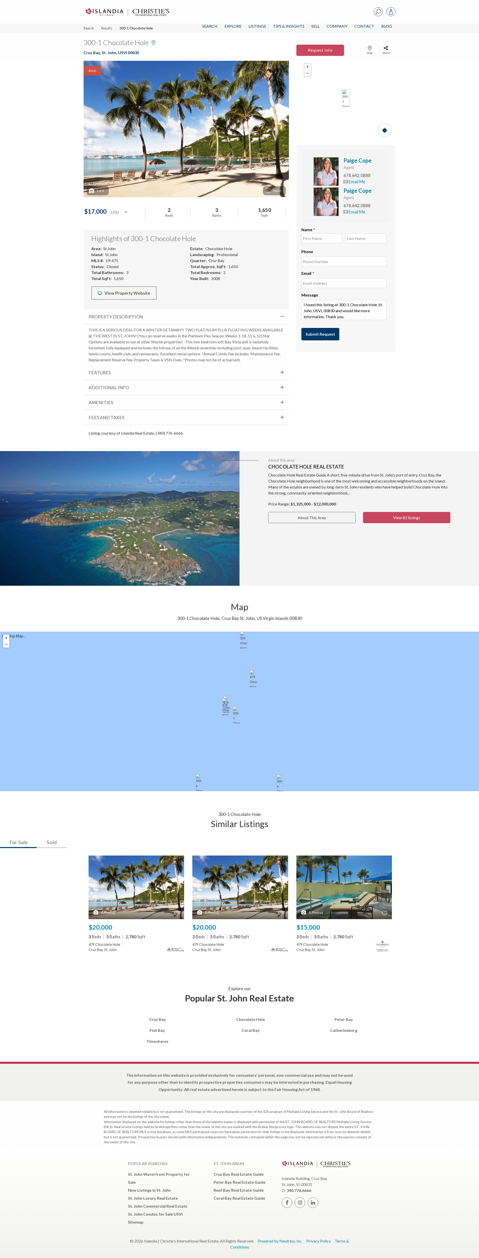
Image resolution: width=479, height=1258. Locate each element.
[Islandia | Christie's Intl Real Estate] (127, 7)
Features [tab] (100, 372)
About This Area (312, 517)
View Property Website (127, 293)
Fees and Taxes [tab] (106, 417)
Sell (315, 26)
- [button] (307, 73)
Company (337, 26)
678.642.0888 (357, 175)
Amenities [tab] (101, 402)
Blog (386, 26)
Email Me (356, 181)
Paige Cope (358, 160)
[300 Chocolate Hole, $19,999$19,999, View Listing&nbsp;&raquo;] (243, 640)
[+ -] (345, 98)
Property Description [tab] (116, 316)
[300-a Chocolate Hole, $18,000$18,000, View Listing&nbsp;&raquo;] (199, 782)
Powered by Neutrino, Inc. (280, 1241)
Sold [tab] (52, 842)
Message (309, 294)
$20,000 (100, 927)
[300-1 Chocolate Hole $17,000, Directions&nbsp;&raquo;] (346, 98)
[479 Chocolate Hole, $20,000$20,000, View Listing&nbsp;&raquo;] (225, 706)
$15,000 (308, 927)
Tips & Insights (288, 26)
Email (307, 273)
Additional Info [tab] (109, 387)
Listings (257, 26)
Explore (233, 26)
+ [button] (307, 67)
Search (210, 26)
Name (308, 229)
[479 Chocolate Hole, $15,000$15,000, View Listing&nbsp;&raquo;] (253, 678)
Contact (364, 26)
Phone (307, 251)
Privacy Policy (318, 1241)
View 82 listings (406, 517)
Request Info (320, 50)
